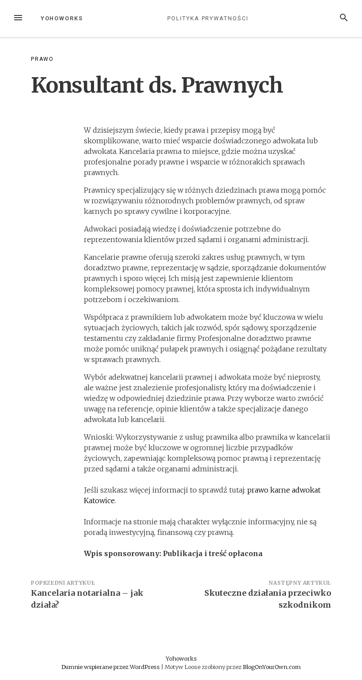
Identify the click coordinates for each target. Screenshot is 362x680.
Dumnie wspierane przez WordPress (111, 666)
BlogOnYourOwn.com (272, 666)
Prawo (42, 59)
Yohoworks (62, 18)
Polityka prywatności (207, 18)
